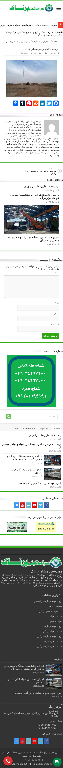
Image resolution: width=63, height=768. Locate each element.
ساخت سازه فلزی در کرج (49, 646)
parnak (53, 53)
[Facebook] (46, 505)
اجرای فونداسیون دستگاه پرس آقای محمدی (39, 483)
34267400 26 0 (47, 724)
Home (56, 32)
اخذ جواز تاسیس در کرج (50, 611)
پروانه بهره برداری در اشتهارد (47, 601)
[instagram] (16, 505)
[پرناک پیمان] (31, 8)
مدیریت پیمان (34, 144)
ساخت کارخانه (19, 144)
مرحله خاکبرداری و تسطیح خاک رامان (33, 32)
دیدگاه (55, 273)
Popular (43, 428)
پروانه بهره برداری (53, 626)
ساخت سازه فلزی (53, 641)
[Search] (8, 416)
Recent (56, 428)
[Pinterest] (34, 505)
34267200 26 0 (47, 727)
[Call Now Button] (8, 760)
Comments (29, 428)
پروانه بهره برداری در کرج (49, 636)
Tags (15, 428)
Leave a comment (29, 53)
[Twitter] (40, 505)
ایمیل (56, 313)
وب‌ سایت (54, 324)
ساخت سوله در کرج (43, 147)
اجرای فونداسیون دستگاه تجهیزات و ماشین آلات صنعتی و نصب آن (24, 667)
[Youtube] (22, 505)
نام (57, 303)
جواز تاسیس (56, 621)
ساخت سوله (56, 616)
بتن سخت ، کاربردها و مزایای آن (41, 186)
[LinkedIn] (28, 505)
